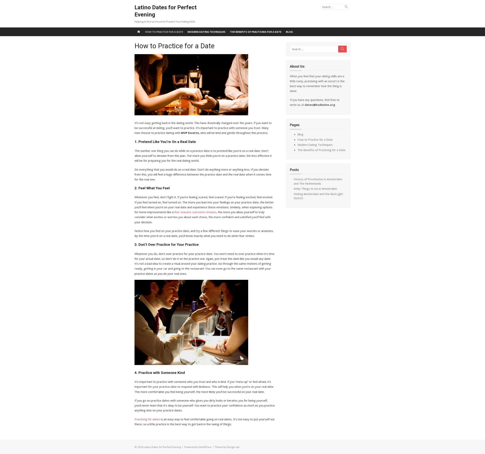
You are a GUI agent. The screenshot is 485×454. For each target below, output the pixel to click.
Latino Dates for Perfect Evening (166, 11)
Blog (289, 32)
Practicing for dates (147, 419)
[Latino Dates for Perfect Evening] (139, 31)
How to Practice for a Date (164, 32)
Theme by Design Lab (227, 447)
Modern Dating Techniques (206, 32)
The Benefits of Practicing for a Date (255, 32)
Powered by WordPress (198, 447)
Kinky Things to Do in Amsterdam (315, 188)
